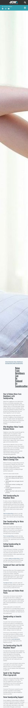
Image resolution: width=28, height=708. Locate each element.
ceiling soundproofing (13, 558)
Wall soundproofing (8, 513)
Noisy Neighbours (18, 361)
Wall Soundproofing (18, 363)
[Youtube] (8, 8)
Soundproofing (9, 363)
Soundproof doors (8, 582)
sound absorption (15, 639)
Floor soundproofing (8, 536)
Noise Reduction (9, 361)
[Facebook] (2, 8)
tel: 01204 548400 (7, 6)
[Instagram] (5, 8)
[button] (25, 8)
